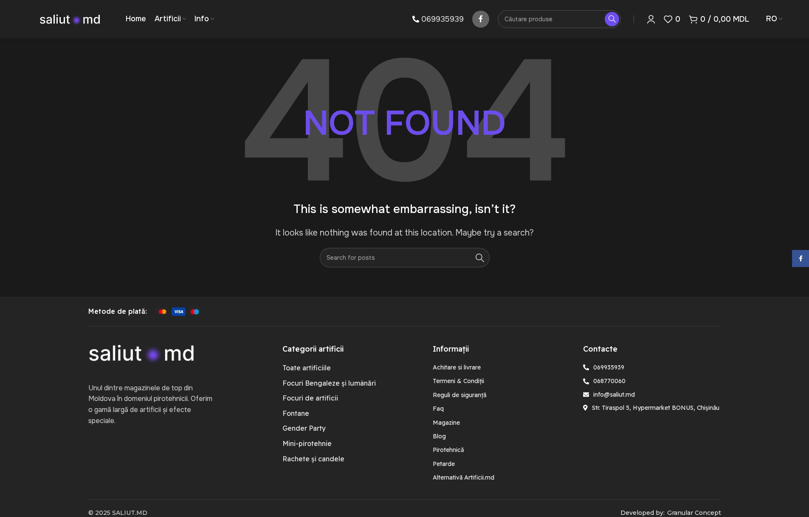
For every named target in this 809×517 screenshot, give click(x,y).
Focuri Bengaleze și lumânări (329, 383)
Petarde (444, 464)
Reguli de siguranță (459, 395)
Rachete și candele (313, 459)
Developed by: (642, 513)
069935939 (442, 19)
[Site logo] (70, 18)
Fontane (295, 413)
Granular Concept (694, 513)
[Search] (480, 257)
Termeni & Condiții (458, 381)
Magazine (446, 422)
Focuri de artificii (310, 398)
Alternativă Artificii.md (463, 477)
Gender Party (304, 428)
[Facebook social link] (480, 19)
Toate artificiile (306, 368)
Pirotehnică (448, 450)
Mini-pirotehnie (307, 443)
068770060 (609, 381)
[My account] (651, 19)
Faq (438, 408)
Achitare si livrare (457, 367)
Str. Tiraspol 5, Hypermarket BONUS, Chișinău (655, 408)
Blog (439, 436)
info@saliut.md (614, 394)
